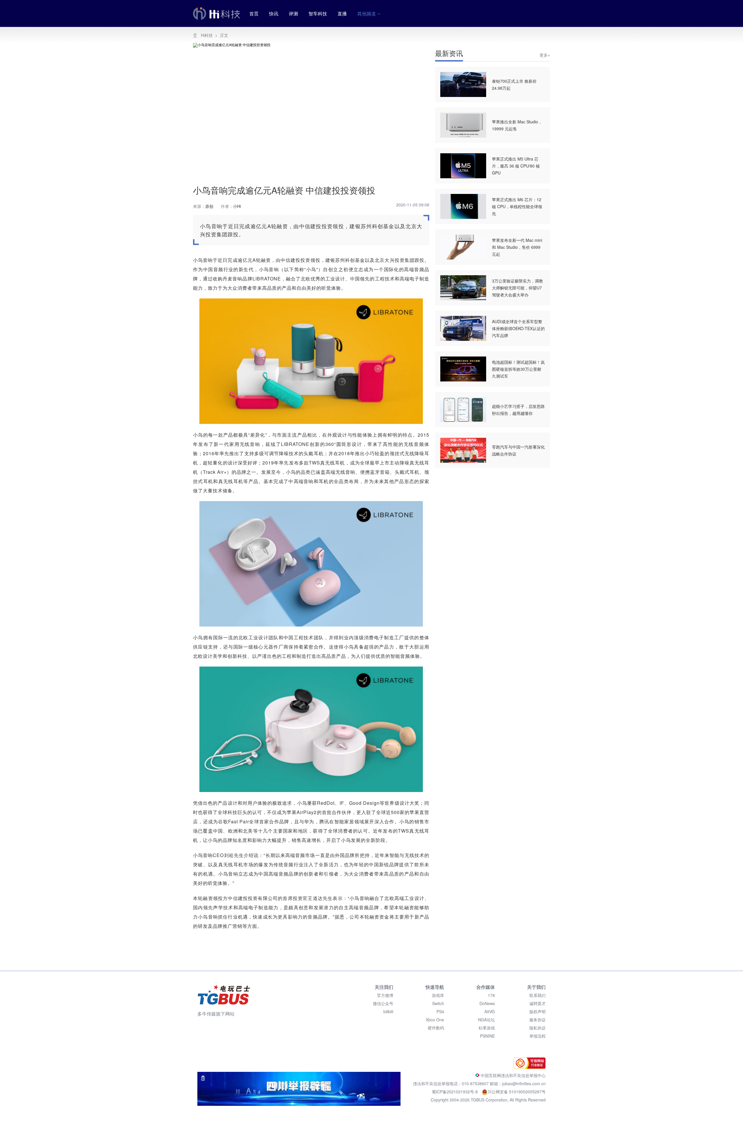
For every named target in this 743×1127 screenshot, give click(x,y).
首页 (254, 13)
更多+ (545, 55)
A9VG (489, 1011)
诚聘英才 (537, 1003)
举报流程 (537, 1036)
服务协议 (537, 1019)
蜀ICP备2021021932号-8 (455, 1091)
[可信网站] (528, 1067)
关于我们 (536, 987)
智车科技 (318, 13)
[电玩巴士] (223, 994)
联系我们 (537, 995)
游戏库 (438, 995)
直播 (342, 13)
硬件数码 (436, 1028)
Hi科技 (207, 35)
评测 (293, 13)
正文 (224, 35)
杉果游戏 (487, 1028)
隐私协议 (537, 1028)
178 (491, 995)
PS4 (440, 1011)
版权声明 (537, 1011)
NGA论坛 (486, 1019)
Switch (438, 1003)
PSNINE (487, 1036)
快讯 (273, 13)
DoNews (487, 1003)
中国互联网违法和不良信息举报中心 (512, 1075)
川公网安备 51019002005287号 (517, 1091)
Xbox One (435, 1019)
